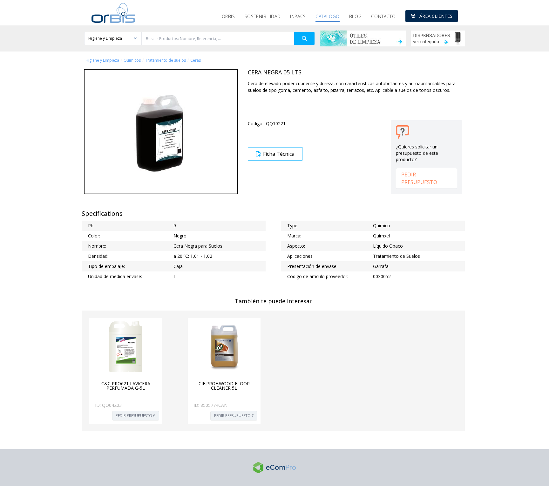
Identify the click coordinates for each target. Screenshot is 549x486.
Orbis (228, 16)
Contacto (383, 16)
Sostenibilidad (263, 16)
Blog (355, 16)
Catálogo (327, 16)
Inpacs (298, 16)
